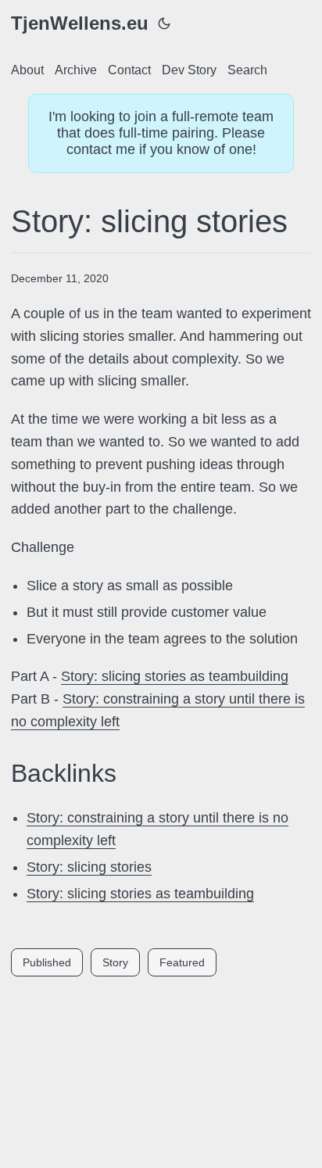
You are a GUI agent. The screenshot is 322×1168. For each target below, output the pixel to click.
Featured (182, 962)
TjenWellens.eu (79, 23)
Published (47, 962)
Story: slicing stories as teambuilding (174, 676)
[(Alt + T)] (164, 23)
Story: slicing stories (89, 867)
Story (115, 962)
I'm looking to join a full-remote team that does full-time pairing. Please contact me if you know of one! (161, 133)
